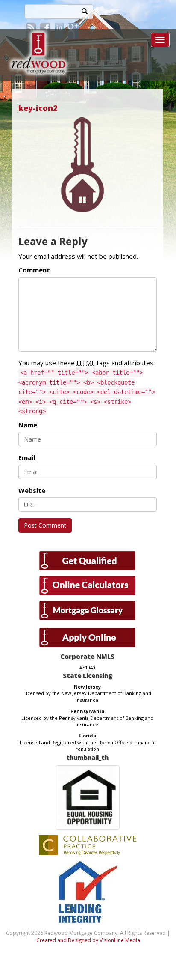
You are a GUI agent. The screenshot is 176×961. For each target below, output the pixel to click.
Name (27, 425)
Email (26, 457)
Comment (34, 270)
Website (31, 490)
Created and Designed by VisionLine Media (88, 940)
